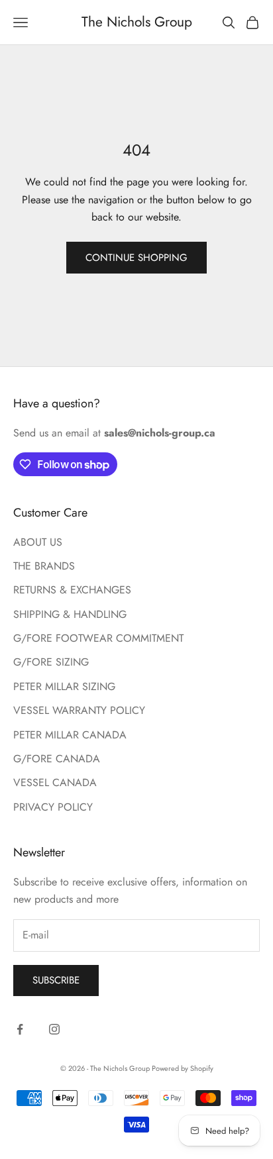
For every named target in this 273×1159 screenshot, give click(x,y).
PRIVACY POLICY (53, 807)
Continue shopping (136, 257)
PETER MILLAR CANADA (70, 734)
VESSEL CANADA (55, 782)
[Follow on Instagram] (54, 1029)
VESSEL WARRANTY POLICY (79, 710)
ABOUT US (37, 542)
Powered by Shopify (182, 1068)
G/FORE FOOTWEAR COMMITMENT (98, 638)
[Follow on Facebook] (20, 1029)
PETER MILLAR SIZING (64, 686)
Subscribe (56, 980)
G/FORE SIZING (51, 662)
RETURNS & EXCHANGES (72, 589)
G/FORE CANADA (56, 758)
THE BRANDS (44, 566)
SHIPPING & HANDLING (70, 614)
